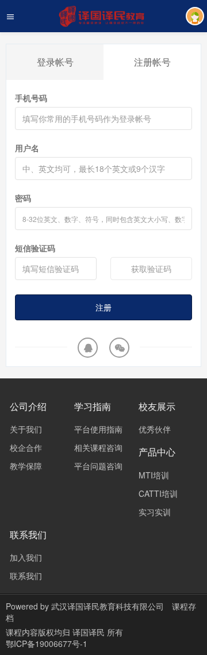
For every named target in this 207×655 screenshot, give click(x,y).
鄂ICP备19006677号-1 (46, 643)
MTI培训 (154, 475)
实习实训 (155, 512)
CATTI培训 (158, 493)
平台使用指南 (98, 429)
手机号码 (31, 98)
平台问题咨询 (98, 466)
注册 (103, 307)
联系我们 (26, 575)
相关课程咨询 (98, 447)
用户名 (27, 148)
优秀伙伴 (155, 429)
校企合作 (26, 447)
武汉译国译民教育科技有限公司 (107, 606)
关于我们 (26, 429)
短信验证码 (35, 248)
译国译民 (89, 632)
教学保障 (26, 466)
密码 (23, 198)
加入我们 (26, 557)
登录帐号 (55, 61)
